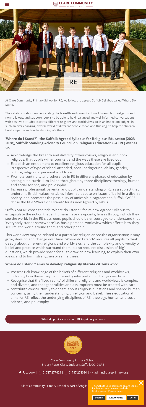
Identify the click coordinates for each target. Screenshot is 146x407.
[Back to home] (73, 4)
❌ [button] (141, 383)
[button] (7, 4)
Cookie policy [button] (99, 391)
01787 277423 (52, 372)
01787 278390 (78, 372)
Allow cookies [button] (116, 397)
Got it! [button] (133, 397)
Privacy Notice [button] (115, 391)
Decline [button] (99, 397)
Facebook (28, 372)
